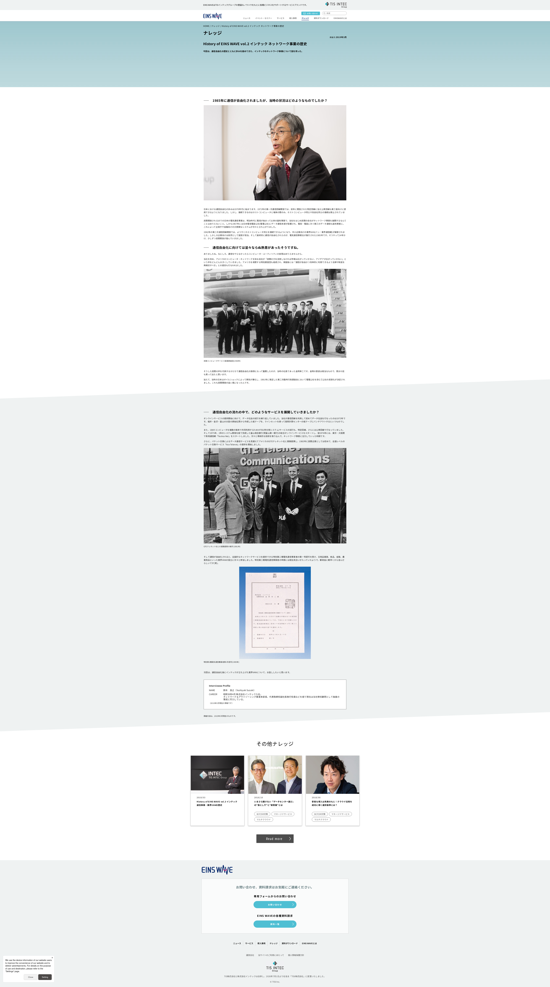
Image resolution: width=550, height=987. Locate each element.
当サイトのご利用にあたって (271, 955)
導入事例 (293, 18)
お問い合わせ (312, 13)
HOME (206, 26)
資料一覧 (275, 924)
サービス (249, 943)
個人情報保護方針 (296, 955)
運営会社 (250, 955)
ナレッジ (305, 18)
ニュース (246, 18)
